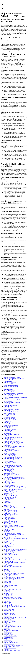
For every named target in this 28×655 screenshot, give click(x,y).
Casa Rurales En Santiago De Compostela (13, 486)
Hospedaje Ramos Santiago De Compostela (14, 446)
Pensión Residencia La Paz (10, 648)
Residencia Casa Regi (9, 610)
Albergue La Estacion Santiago (11, 385)
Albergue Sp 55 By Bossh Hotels (11, 585)
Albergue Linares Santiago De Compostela (14, 443)
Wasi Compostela (8, 632)
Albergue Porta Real (8, 430)
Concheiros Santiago (8, 471)
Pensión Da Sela (7, 622)
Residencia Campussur (9, 613)
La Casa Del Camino (9, 516)
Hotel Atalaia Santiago (9, 544)
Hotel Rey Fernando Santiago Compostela (14, 477)
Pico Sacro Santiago (8, 592)
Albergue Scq (7, 564)
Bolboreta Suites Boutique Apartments (13, 566)
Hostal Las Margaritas (9, 517)
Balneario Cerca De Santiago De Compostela (14, 478)
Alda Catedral (7, 445)
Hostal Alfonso (7, 435)
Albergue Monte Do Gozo (10, 513)
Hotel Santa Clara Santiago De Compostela (14, 573)
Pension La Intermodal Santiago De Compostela (15, 487)
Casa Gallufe (7, 586)
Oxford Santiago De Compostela (11, 630)
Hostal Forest (7, 590)
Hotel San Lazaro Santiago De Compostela (14, 378)
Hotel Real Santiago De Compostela (12, 533)
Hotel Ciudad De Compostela (11, 439)
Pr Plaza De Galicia (8, 546)
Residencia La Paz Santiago (10, 522)
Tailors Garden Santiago (9, 614)
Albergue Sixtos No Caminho (11, 425)
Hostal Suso (6, 501)
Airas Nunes (6, 398)
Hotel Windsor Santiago (9, 415)
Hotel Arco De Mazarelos (10, 621)
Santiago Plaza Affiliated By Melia (12, 377)
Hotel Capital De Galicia (9, 447)
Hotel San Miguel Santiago (10, 455)
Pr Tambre (6, 541)
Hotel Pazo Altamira (8, 423)
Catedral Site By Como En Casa (11, 646)
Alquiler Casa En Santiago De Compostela (14, 526)
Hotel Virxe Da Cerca (9, 422)
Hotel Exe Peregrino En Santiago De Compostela (15, 397)
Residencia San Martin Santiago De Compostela (15, 560)
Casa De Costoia (7, 582)
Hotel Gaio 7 (7, 545)
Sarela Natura (7, 608)
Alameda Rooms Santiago (10, 462)
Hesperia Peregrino (8, 461)
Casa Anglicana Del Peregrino (11, 495)
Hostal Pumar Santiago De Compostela (13, 552)
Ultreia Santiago (7, 475)
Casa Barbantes (7, 451)
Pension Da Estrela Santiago (10, 554)
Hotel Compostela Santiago (10, 383)
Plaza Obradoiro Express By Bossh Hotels (14, 577)
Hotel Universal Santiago (9, 391)
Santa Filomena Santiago (9, 518)
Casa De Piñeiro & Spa (9, 540)
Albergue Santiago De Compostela (12, 479)
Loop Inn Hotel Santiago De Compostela (13, 393)
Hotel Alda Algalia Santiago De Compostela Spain (15, 617)
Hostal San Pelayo (8, 421)
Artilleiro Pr (6, 528)
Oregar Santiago (7, 470)
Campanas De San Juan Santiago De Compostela (15, 549)
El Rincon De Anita (8, 638)
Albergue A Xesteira (8, 576)
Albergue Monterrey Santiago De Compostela (14, 562)
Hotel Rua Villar (7, 403)
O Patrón (6, 612)
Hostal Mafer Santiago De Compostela (13, 578)
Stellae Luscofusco (8, 565)
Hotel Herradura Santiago (10, 497)
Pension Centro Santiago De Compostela (13, 645)
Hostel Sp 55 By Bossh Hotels (11, 574)
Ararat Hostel (7, 649)
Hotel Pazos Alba (8, 431)
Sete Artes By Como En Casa (11, 642)
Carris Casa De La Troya (9, 413)
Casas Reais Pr (7, 503)
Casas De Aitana (7, 616)
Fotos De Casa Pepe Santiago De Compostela (14, 606)
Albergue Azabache (8, 407)
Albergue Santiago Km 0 (9, 438)
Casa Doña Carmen (8, 634)
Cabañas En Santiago (9, 506)
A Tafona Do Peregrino (9, 414)
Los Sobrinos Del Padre (9, 418)
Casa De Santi (7, 629)
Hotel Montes (7, 481)
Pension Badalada (8, 553)
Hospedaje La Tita (8, 594)
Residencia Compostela (9, 604)
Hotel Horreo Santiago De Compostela (13, 458)
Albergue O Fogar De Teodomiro (11, 441)
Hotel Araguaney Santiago (10, 382)
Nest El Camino (7, 640)
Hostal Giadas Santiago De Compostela (13, 550)
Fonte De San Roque (9, 620)
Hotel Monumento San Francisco (11, 394)
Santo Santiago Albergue (9, 498)
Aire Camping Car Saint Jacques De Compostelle (15, 538)
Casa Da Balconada (8, 499)
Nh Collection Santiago (9, 417)
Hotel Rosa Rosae (8, 483)
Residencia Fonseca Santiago (10, 419)
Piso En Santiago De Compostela (11, 450)
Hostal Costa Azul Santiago (10, 536)
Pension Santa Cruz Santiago (10, 521)
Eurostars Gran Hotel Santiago (11, 386)
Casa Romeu (7, 530)
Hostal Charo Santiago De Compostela (13, 491)
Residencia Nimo (8, 493)
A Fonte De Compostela (9, 600)
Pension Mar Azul (8, 633)
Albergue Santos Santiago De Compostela (13, 442)
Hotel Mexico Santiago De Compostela (13, 437)
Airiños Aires (7, 558)
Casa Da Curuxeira (8, 596)
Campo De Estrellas (8, 593)
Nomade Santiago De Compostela (12, 402)
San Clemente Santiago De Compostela (13, 466)
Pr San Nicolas (7, 581)
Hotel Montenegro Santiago (10, 510)
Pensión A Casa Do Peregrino (11, 525)
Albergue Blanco (8, 406)
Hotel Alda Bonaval (8, 427)
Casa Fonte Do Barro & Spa (10, 636)
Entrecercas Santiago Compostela (11, 474)
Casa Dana (6, 569)
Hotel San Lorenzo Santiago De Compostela (14, 399)
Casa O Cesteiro (7, 505)
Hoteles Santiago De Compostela (11, 434)
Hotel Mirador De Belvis (9, 482)
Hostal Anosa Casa (8, 637)
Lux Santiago (7, 387)
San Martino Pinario (8, 625)
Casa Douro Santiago (9, 469)
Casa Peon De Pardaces (9, 473)
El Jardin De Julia (8, 494)
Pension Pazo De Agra (9, 609)
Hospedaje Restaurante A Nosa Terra (12, 589)
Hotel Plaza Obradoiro (9, 490)
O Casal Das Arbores (9, 644)
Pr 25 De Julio (7, 570)
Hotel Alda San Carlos (9, 410)
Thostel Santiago (7, 433)
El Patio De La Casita (9, 602)
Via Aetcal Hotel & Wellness (10, 572)
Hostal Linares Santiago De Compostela (13, 598)
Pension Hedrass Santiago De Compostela (13, 489)
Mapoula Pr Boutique (9, 467)
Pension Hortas (7, 556)
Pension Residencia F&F (9, 580)
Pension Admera (7, 502)
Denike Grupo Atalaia (9, 529)
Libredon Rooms (8, 532)
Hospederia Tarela (8, 557)
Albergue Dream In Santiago (10, 405)
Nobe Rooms (7, 601)
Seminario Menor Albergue (10, 379)
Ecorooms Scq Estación (9, 459)
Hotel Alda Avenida (8, 561)
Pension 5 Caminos (8, 641)
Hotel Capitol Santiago (9, 395)
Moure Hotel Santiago (9, 524)
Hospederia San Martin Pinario (11, 411)
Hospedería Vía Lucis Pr (9, 485)
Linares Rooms (7, 537)
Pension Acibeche (8, 584)
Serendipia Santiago (8, 568)
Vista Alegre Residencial (9, 588)
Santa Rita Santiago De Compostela (12, 605)
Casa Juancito (7, 624)
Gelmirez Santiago (8, 381)
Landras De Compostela (9, 453)
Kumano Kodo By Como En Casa (12, 650)
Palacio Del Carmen (8, 389)
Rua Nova (6, 548)
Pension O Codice (8, 542)
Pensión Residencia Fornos (10, 454)
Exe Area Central (8, 401)
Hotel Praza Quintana (9, 463)
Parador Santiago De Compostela (11, 409)
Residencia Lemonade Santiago (11, 514)
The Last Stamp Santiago (9, 390)
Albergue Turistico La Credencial (11, 511)
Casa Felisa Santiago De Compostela (12, 597)
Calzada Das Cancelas (9, 618)
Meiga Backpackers (8, 426)
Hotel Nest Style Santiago (10, 429)
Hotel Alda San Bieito (9, 449)
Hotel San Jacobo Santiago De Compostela (14, 534)
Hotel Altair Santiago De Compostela (12, 465)
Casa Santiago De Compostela (11, 520)
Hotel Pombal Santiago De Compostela (13, 457)
